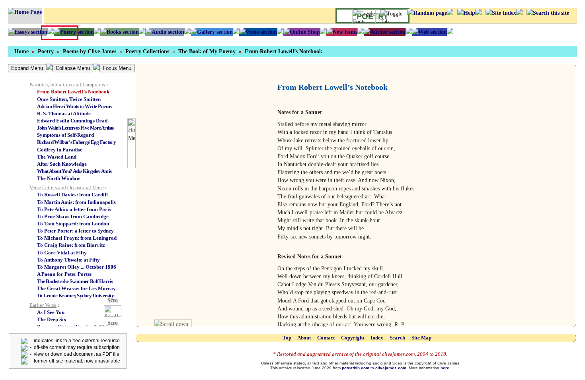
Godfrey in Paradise (59, 150)
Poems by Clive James (89, 51)
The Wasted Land (56, 157)
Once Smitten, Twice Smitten (69, 99)
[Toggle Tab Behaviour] (391, 16)
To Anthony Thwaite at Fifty (68, 260)
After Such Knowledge (62, 164)
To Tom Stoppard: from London (73, 224)
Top (287, 338)
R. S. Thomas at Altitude (64, 113)
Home (21, 51)
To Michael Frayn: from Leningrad (77, 238)
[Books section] (119, 32)
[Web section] (429, 32)
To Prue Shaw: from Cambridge (73, 216)
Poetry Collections (147, 51)
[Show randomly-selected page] (427, 13)
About (304, 338)
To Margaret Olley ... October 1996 (76, 267)
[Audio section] (164, 32)
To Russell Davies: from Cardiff (72, 195)
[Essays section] (27, 32)
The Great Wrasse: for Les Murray (76, 288)
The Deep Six (51, 319)
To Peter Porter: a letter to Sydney (75, 231)
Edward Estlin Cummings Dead (72, 121)
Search (397, 338)
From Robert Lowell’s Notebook (283, 51)
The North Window (58, 178)
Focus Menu (117, 68)
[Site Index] (501, 13)
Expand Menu (27, 68)
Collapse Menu (73, 68)
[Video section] (258, 32)
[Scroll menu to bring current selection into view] (115, 310)
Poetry (46, 51)
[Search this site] (547, 13)
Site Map (421, 338)
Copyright (352, 338)
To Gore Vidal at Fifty (62, 253)
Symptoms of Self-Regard (65, 135)
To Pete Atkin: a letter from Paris (74, 209)
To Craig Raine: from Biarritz (71, 245)
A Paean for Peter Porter (64, 274)
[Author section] (385, 32)
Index (376, 338)
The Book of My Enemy (207, 51)
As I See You (50, 312)
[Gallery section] (212, 32)
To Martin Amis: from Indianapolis (76, 202)
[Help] (466, 13)
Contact (326, 338)
